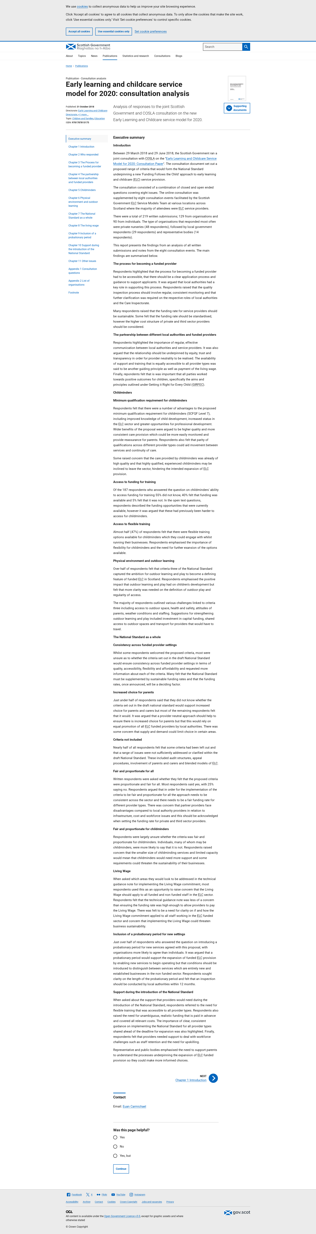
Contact (99, 1201)
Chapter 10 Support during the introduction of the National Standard (83, 249)
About (69, 56)
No (122, 1146)
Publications (110, 56)
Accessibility (72, 1201)
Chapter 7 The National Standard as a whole (81, 215)
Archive (86, 1201)
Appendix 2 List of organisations (79, 282)
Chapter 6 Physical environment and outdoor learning (83, 201)
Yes (122, 1137)
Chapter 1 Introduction (81, 146)
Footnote (73, 292)
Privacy (170, 1201)
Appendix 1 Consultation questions (82, 270)
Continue (121, 1168)
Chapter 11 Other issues (82, 261)
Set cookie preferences (151, 31)
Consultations (162, 56)
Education (99, 118)
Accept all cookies (79, 31)
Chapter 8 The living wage (83, 225)
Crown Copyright (128, 1201)
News (94, 56)
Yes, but (125, 1156)
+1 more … (83, 114)
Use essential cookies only (113, 31)
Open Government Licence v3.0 (122, 1216)
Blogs (179, 56)
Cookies (111, 1201)
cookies (82, 6)
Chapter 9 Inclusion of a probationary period (82, 235)
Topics (82, 56)
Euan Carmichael (134, 1106)
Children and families (82, 118)
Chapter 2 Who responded (83, 154)
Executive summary (79, 138)
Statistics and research (135, 56)
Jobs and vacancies (152, 1201)
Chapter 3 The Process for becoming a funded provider (84, 164)
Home (69, 66)
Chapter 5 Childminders (82, 190)
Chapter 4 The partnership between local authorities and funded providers (83, 178)
